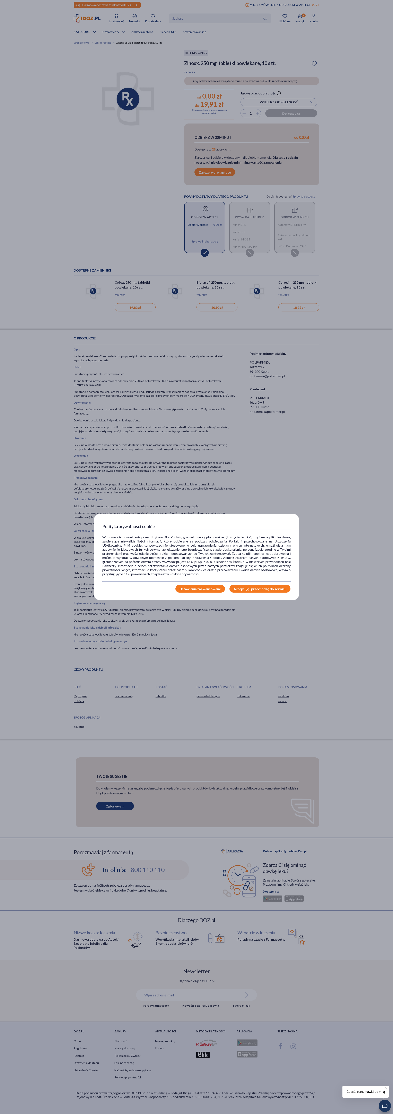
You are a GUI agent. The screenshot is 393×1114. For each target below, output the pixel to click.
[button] (385, 1106)
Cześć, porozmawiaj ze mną (366, 1091)
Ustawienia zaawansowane (200, 589)
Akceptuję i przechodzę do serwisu (260, 589)
